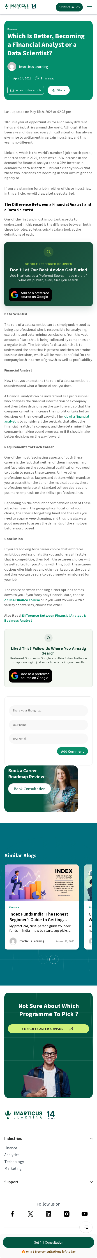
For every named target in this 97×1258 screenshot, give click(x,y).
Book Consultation (29, 788)
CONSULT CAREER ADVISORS (43, 1028)
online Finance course (22, 600)
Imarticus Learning (33, 66)
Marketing (13, 1168)
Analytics (11, 1154)
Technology (14, 1161)
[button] (53, 959)
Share (61, 90)
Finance (10, 1147)
